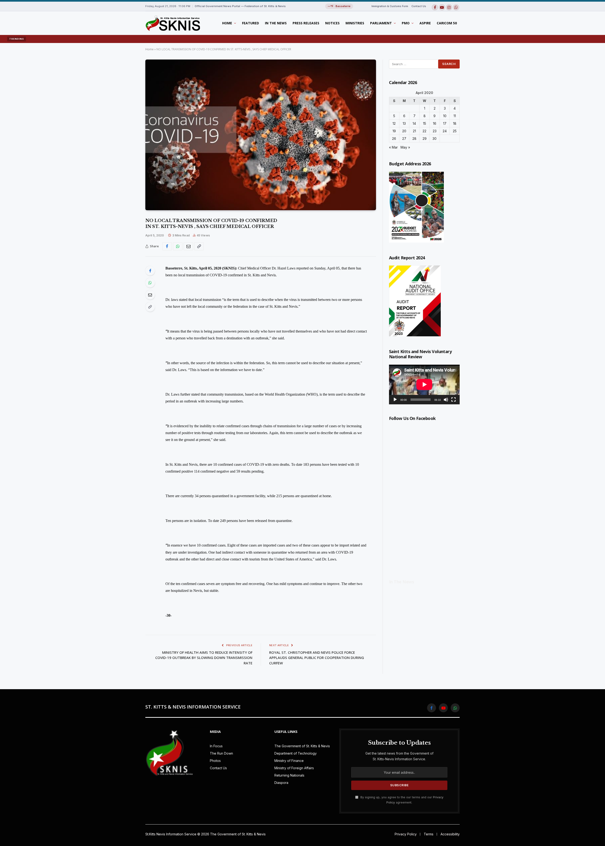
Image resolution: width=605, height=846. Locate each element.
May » (405, 147)
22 (424, 131)
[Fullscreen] (453, 399)
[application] (424, 384)
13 (404, 123)
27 (404, 139)
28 (414, 139)
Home (227, 23)
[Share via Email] (188, 246)
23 (434, 131)
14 (414, 123)
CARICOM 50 (447, 23)
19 (394, 131)
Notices (332, 23)
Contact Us (418, 6)
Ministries (355, 23)
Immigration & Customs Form (390, 6)
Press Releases (306, 23)
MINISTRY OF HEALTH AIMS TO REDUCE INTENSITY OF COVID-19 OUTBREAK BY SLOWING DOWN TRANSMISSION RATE (203, 657)
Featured (250, 23)
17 (444, 123)
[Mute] (446, 399)
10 (444, 116)
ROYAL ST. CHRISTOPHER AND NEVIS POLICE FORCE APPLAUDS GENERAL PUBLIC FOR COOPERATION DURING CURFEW (316, 657)
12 (394, 123)
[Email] (150, 294)
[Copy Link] (199, 246)
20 (404, 131)
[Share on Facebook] (167, 246)
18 (454, 123)
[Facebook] (150, 270)
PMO (406, 23)
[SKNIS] (172, 23)
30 (434, 139)
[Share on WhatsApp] (177, 246)
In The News (276, 23)
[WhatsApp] (150, 282)
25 (455, 131)
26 (394, 139)
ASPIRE (425, 23)
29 (425, 139)
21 (414, 131)
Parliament (381, 23)
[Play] (395, 399)
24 (445, 131)
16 (434, 123)
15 (424, 123)
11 (455, 116)
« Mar (393, 147)
